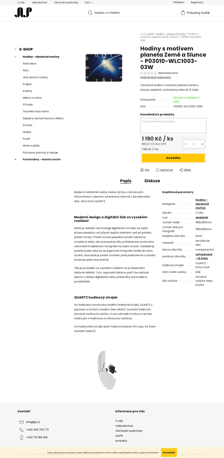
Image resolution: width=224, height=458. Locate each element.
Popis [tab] (125, 181)
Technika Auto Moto (36, 111)
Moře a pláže (31, 146)
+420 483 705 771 (37, 430)
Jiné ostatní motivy (35, 77)
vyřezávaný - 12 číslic (203, 256)
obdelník (201, 217)
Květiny (27, 91)
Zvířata (27, 125)
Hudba (27, 132)
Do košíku (173, 158)
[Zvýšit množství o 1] (202, 144)
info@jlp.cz (33, 422)
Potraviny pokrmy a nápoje (40, 152)
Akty (26, 70)
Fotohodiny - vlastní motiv (42, 159)
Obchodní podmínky (66, 2)
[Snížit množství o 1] (185, 144)
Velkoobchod (39, 2)
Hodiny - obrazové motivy (41, 57)
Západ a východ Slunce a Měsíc (43, 118)
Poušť (26, 139)
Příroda (27, 104)
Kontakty (121, 441)
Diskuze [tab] (152, 181)
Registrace (197, 2)
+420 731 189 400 (37, 437)
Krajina (27, 84)
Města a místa (32, 98)
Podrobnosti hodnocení (155, 77)
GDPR (119, 436)
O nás (21, 2)
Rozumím (169, 452)
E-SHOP (26, 49)
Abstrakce (29, 63)
